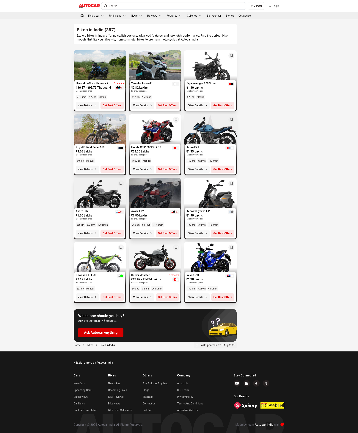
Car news (79, 403)
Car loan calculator (85, 410)
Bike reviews (116, 396)
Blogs (146, 390)
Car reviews (81, 396)
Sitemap (148, 396)
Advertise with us (187, 410)
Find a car (93, 15)
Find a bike (115, 15)
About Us (182, 383)
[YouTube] (237, 383)
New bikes (114, 383)
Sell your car (214, 15)
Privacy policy (185, 396)
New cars (79, 383)
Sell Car (147, 410)
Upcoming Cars (83, 390)
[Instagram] (246, 383)
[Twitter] (266, 383)
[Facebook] (256, 383)
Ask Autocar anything (155, 383)
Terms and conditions (190, 403)
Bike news (114, 403)
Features (172, 15)
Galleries (192, 15)
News (134, 15)
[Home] (82, 15)
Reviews (152, 15)
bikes (90, 345)
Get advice (244, 15)
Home (77, 345)
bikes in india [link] (107, 345)
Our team (183, 390)
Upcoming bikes (117, 390)
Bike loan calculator (120, 410)
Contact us (149, 403)
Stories (230, 15)
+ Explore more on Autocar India (93, 362)
